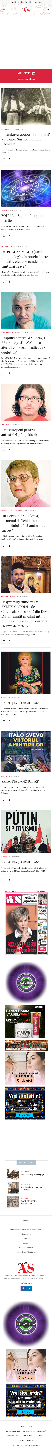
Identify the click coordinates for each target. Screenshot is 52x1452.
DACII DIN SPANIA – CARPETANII (30, 1202)
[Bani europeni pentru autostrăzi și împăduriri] (26, 402)
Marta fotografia (32, 1174)
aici (15, 2)
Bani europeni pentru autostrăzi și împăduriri (19, 432)
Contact (26, 1243)
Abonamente (26, 1234)
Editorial (25, 1184)
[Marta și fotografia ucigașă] (14, 1174)
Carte (4, 698)
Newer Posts (42, 891)
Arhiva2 (26, 1221)
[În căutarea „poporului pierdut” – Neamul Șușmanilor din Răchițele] (26, 106)
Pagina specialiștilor (10, 333)
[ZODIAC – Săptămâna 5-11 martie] (26, 188)
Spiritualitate (8, 597)
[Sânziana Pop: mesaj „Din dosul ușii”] (14, 1187)
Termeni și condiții (26, 1247)
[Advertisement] (26, 42)
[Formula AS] (26, 9)
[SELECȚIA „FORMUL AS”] (26, 673)
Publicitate (26, 1239)
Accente (5, 424)
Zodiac (4, 210)
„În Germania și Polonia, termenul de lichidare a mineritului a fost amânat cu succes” (23, 522)
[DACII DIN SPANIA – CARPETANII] (14, 1201)
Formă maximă (7, 246)
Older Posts (10, 891)
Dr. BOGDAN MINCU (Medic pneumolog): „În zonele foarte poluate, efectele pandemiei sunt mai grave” (24, 258)
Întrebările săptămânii (11, 510)
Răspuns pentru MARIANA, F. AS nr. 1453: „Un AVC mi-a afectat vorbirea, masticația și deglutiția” (24, 345)
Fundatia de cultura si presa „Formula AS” (26, 1230)
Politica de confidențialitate (26, 1252)
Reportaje (6, 129)
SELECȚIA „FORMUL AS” (20, 702)
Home (26, 1225)
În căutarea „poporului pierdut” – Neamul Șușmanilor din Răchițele (25, 139)
